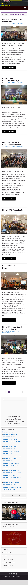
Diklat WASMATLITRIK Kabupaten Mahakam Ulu (12, 143)
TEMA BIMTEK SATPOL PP (9, 475)
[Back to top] (25, 582)
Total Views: (5, 565)
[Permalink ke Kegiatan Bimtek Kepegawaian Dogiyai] (14, 94)
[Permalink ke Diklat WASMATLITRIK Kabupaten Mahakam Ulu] (14, 158)
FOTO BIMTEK (11, 23)
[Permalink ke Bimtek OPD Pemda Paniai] (14, 224)
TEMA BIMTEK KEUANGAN (10, 434)
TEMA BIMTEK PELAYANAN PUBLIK (12, 477)
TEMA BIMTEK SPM (8, 480)
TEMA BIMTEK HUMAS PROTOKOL (12, 456)
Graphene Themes (11, 578)
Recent (6, 495)
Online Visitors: (6, 552)
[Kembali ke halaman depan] (14, 3)
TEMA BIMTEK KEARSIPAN (9, 448)
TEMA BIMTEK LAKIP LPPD (10, 458)
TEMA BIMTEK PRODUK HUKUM (11, 470)
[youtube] (16, 573)
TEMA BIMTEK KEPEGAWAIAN (10, 436)
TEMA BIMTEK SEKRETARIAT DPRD (12, 441)
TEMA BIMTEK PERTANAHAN (10, 465)
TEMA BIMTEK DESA (8, 444)
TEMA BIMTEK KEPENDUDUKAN (11, 482)
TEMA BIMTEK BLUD (8, 460)
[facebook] (11, 573)
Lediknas (5, 23)
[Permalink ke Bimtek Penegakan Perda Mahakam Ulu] (14, 33)
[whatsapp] (19, 573)
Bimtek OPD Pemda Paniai (12, 210)
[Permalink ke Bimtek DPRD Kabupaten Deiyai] (14, 281)
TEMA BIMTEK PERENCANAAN (11, 451)
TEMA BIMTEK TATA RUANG (10, 468)
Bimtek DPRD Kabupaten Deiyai (12, 267)
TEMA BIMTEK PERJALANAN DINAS (12, 472)
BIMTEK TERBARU (12, 331)
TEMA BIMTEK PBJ (7, 453)
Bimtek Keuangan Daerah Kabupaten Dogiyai (12, 328)
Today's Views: (6, 556)
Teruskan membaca (9, 67)
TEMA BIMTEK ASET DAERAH (10, 439)
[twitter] (14, 573)
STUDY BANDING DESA (9, 489)
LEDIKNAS (4, 8)
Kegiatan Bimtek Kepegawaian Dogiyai (10, 80)
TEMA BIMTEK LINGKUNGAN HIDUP (12, 487)
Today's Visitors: (6, 559)
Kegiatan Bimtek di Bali (18, 23)
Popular (14, 495)
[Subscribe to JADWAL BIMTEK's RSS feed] (9, 573)
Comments (22, 495)
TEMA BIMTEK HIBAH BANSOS (11, 463)
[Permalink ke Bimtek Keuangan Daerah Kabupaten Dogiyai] (14, 344)
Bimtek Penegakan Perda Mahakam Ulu (12, 20)
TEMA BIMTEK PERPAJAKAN (10, 446)
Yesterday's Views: (7, 562)
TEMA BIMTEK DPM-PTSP (9, 484)
